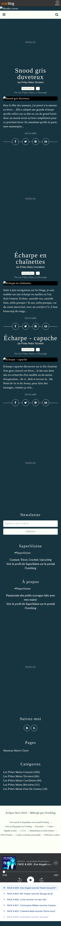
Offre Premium (6, 835)
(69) (22, 780)
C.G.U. (23, 831)
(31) (21, 784)
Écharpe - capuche (30, 338)
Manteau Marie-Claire (16, 750)
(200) (21, 772)
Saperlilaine (32, 564)
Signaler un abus (10, 831)
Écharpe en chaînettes (30, 258)
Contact (50, 826)
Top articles (39, 826)
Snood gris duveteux (30, 74)
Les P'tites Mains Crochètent (30, 267)
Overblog (50, 812)
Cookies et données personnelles (28, 835)
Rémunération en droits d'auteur (42, 831)
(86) (21, 776)
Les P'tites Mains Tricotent (31, 82)
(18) (25, 788)
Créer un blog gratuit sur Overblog (18, 826)
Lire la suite (30, 133)
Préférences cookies (52, 835)
